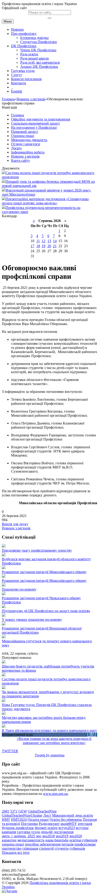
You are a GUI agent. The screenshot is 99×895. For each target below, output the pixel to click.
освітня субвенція (83, 840)
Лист (47, 815)
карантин (9, 840)
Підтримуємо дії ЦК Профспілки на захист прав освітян (46, 611)
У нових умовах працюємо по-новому (32, 619)
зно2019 (62, 836)
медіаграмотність (30, 840)
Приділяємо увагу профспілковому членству (37, 550)
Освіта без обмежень (66, 819)
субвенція (77, 848)
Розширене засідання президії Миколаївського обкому (44, 572)
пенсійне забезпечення (43, 844)
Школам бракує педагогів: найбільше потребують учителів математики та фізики (48, 668)
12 (43, 241)
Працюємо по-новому (19, 589)
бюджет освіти (46, 828)
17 (32, 246)
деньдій (47, 832)
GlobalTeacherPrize (42, 811)
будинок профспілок (18, 828)
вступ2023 (66, 828)
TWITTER (10, 751)
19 (43, 246)
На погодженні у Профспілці (34, 127)
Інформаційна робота (27, 152)
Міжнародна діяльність (29, 140)
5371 (13, 811)
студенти (62, 848)
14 (55, 241)
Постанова (29, 824)
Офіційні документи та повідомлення (40, 119)
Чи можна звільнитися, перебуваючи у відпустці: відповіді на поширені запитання (48, 694)
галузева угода (28, 832)
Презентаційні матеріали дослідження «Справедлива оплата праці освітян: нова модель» (45, 201)
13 (49, 241)
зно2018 (48, 836)
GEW (22, 811)
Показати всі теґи (15, 852)
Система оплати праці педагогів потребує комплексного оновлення (46, 681)
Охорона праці (22, 136)
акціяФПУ (69, 824)
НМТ (6, 819)
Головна (8, 99)
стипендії (46, 848)
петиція (67, 844)
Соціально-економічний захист (35, 123)
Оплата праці (38, 819)
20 (49, 246)
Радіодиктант (49, 824)
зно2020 (75, 836)
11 (38, 241)
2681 (5, 811)
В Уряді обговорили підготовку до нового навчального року (49, 730)
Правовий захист (24, 132)
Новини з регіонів (31, 99)
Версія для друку (15, 524)
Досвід (16, 148)
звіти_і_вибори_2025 (18, 836)
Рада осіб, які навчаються (40, 62)
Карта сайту (20, 160)
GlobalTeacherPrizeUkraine (22, 815)
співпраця (30, 848)
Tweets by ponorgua (49, 755)
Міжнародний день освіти (72, 815)
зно (38, 836)
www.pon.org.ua (55, 794)
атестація (85, 824)
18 (38, 246)
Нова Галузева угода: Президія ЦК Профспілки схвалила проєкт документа (47, 707)
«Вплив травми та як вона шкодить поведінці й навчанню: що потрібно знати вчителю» (54, 741)
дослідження (63, 832)
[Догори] (9, 891)
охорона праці (13, 844)
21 (55, 246)
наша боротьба (56, 840)
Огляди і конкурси (25, 144)
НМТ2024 (19, 819)
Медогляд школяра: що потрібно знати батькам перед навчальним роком (43, 720)
